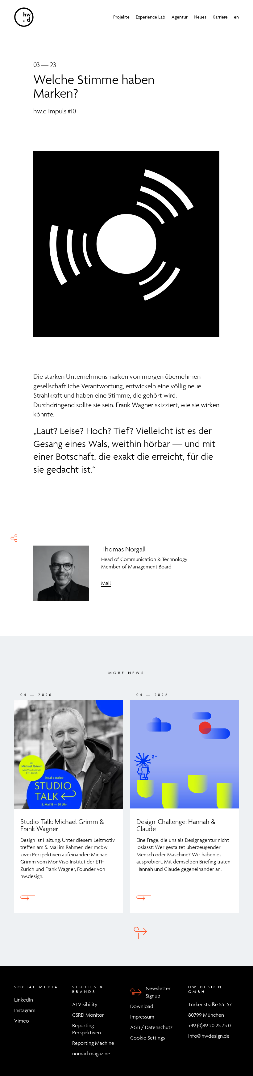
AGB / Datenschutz (151, 1027)
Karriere (220, 17)
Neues (200, 17)
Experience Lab (150, 17)
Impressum (142, 1017)
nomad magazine (91, 1053)
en (236, 17)
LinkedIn (23, 1000)
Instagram (24, 1010)
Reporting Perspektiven (86, 1029)
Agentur (180, 17)
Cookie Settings (147, 1038)
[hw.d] (24, 17)
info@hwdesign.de (209, 1036)
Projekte (121, 17)
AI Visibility (84, 1004)
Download (141, 1006)
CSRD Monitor (88, 1015)
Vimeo (21, 1021)
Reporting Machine (93, 1043)
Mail (106, 583)
